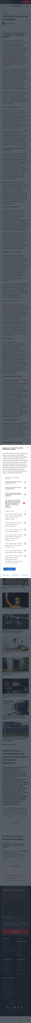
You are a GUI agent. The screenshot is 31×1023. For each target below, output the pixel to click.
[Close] (27, 448)
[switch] (24, 482)
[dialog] (15, 511)
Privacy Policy (24, 575)
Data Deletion (6, 575)
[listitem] (15, 478)
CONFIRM (9, 569)
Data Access (15, 575)
